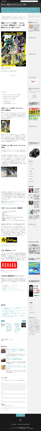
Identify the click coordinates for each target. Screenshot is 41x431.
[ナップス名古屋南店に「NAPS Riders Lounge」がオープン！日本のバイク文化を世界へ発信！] (31, 190)
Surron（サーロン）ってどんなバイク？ (9, 99)
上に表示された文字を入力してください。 (7, 405)
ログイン (31, 304)
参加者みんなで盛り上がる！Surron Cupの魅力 (11, 96)
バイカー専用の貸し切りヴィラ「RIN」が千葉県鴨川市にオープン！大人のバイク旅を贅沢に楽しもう (34, 245)
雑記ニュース (9, 11)
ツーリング (13, 8)
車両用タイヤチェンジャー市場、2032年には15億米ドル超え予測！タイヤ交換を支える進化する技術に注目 (9, 327)
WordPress (32, 428)
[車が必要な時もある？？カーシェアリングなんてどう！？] (34, 158)
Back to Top (20, 415)
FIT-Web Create (22, 428)
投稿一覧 (11, 339)
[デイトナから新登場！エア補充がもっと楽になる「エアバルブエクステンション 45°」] (31, 217)
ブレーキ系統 (28, 8)
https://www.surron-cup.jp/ (14, 285)
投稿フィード (32, 307)
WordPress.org (32, 312)
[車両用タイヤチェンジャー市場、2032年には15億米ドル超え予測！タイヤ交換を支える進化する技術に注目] (3, 325)
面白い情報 (34, 8)
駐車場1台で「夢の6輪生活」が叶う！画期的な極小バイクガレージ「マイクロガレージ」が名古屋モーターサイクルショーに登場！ (15, 350)
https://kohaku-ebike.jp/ (5, 271)
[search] (37, 1)
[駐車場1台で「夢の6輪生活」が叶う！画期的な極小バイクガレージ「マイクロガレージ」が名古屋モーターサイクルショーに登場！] (3, 351)
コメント (2, 382)
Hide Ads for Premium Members (24, 11)
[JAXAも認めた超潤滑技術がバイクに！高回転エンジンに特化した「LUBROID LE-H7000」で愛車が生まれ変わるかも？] (23, 325)
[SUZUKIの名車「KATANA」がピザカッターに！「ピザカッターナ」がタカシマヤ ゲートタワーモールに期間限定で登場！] (3, 367)
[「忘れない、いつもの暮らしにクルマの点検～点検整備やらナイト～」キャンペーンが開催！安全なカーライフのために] (31, 196)
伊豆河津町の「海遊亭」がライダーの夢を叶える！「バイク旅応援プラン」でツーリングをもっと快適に (34, 253)
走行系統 (3, 8)
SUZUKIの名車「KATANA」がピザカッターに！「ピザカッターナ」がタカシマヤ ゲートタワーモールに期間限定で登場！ (16, 367)
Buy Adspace (15, 11)
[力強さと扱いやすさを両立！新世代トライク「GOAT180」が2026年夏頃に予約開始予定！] (3, 360)
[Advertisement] (13, 82)
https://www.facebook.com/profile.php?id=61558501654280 (15, 290)
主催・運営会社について (7, 101)
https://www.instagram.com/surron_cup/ (12, 288)
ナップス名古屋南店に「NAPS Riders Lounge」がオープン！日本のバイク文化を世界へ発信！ (37, 190)
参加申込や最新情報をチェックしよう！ (9, 103)
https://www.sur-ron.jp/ (5, 246)
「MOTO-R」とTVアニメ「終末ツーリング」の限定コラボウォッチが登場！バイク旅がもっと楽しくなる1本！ (34, 248)
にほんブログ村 (34, 97)
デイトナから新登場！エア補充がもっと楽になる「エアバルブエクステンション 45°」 (37, 217)
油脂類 (23, 8)
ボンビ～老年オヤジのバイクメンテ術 (13, 4)
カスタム (8, 8)
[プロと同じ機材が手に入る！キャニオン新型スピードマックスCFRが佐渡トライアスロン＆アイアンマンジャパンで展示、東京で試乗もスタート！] (31, 203)
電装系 (18, 8)
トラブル (3, 11)
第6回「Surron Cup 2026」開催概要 (9, 98)
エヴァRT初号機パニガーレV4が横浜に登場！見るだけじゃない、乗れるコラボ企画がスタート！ (34, 251)
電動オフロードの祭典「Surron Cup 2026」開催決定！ (12, 94)
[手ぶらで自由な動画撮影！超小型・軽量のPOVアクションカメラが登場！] (31, 212)
